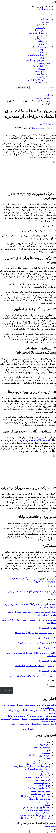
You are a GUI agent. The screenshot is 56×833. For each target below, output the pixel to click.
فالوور (47, 750)
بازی (42, 57)
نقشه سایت (44, 9)
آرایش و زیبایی (38, 65)
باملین (53, 14)
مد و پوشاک (39, 82)
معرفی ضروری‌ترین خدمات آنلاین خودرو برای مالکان (31, 716)
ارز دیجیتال (39, 30)
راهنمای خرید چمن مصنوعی (37, 777)
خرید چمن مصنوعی (41, 801)
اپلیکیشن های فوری (41, 747)
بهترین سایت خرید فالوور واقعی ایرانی (32, 766)
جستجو (52, 686)
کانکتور (47, 804)
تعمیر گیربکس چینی (40, 793)
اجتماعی (40, 27)
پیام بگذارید (51, 683)
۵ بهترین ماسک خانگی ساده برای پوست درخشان (33, 724)
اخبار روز (46, 22)
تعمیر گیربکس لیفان (40, 791)
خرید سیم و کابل (42, 780)
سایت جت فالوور (42, 760)
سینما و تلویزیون (37, 33)
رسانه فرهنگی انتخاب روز (38, 763)
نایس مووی (44, 744)
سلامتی (41, 74)
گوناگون (41, 44)
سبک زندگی (44, 63)
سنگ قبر (46, 752)
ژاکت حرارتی (44, 774)
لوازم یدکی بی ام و (41, 782)
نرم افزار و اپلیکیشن (35, 60)
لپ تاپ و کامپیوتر (36, 55)
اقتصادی (40, 24)
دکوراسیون (39, 71)
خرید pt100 (45, 771)
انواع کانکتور (44, 785)
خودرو (42, 49)
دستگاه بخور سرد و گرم (39, 810)
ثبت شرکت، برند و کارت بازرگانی (34, 796)
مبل (48, 741)
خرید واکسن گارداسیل (39, 799)
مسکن (41, 41)
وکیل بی (46, 758)
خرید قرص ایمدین (42, 812)
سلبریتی (41, 76)
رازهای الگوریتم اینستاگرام (37, 769)
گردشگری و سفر (36, 79)
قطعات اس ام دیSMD (39, 788)
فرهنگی (41, 35)
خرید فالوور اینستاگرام (39, 755)
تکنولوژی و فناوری (41, 46)
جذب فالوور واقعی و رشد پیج (36, 807)
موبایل (41, 52)
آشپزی (41, 68)
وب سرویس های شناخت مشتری (34, 815)
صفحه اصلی (44, 19)
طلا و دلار (40, 38)
